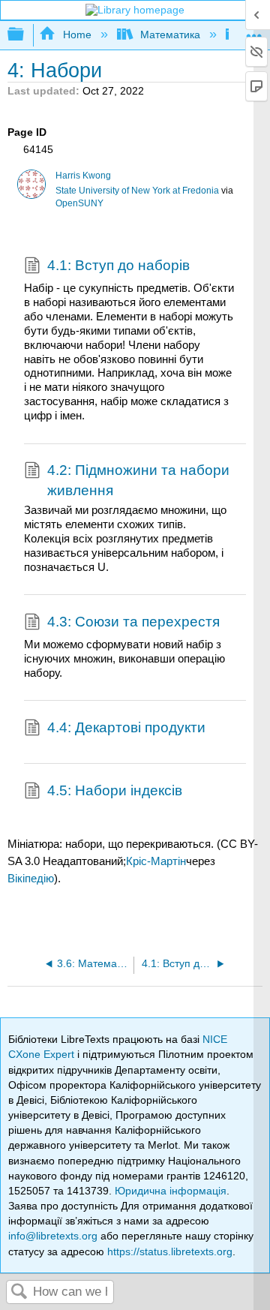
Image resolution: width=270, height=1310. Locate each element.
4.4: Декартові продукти (126, 727)
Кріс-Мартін (156, 861)
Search (19, 1292)
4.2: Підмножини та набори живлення (138, 479)
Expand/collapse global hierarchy (25, 35)
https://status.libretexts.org (169, 1251)
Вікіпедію (31, 878)
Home (77, 35)
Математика (170, 35)
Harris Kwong (83, 175)
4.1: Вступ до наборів (118, 265)
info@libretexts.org (53, 1236)
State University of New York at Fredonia (137, 190)
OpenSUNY (80, 203)
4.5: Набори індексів (114, 790)
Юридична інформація (170, 1191)
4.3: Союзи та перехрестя (133, 621)
